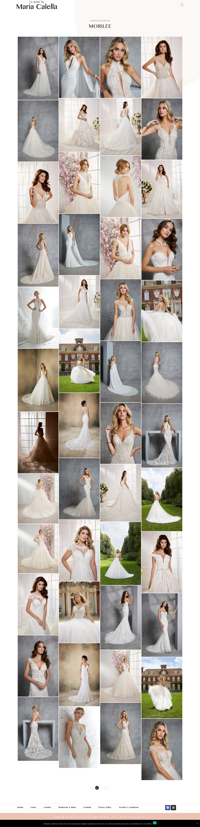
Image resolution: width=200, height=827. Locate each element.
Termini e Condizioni (129, 807)
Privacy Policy (104, 807)
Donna (20, 807)
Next (106, 788)
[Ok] (197, 823)
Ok (155, 822)
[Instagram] (173, 807)
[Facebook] (167, 807)
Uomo (33, 807)
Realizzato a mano (67, 807)
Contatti (87, 807)
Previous (92, 788)
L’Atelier (47, 807)
